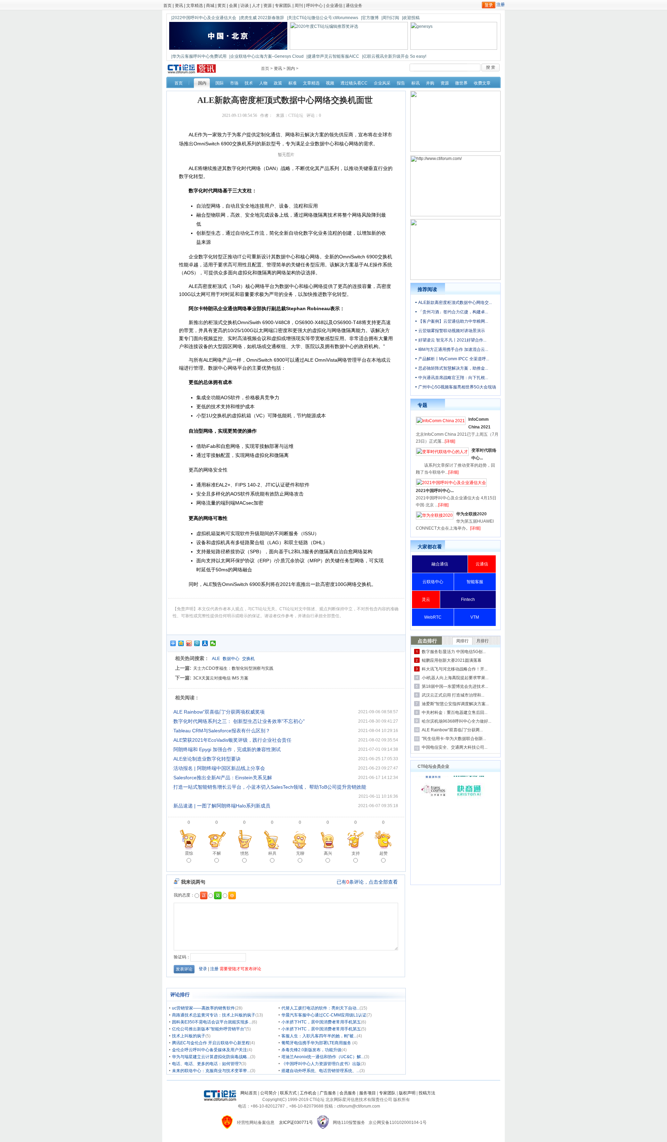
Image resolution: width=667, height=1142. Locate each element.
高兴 (328, 853)
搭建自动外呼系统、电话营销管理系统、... (320, 1070)
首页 (167, 5)
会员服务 (347, 1093)
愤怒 (244, 853)
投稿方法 (427, 1093)
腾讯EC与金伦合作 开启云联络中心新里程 (211, 1042)
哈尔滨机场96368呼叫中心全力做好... (456, 721)
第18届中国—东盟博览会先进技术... (455, 686)
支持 (356, 853)
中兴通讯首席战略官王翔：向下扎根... (453, 377)
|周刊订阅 (390, 17)
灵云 (426, 599)
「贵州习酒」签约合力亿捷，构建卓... (453, 311)
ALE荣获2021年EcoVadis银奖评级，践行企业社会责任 (232, 740)
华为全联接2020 (471, 514)
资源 (267, 5)
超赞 (383, 853)
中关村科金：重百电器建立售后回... (454, 712)
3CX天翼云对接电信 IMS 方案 (220, 678)
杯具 (272, 853)
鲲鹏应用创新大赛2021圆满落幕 (451, 660)
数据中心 (231, 658)
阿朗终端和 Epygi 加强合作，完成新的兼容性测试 (227, 749)
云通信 (482, 564)
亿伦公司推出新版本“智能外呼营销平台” (209, 1029)
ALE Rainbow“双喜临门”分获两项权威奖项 (219, 712)
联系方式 (288, 1093)
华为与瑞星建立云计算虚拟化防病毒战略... (211, 1056)
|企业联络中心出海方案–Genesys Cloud (266, 56)
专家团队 (283, 5)
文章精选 (194, 5)
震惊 (189, 853)
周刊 (299, 5)
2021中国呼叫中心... (435, 490)
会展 (233, 5)
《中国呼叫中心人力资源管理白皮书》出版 (321, 1063)
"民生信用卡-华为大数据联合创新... (454, 738)
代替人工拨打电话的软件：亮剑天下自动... (320, 1008)
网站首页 (248, 1093)
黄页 (221, 5)
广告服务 (328, 1093)
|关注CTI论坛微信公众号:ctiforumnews (322, 17)
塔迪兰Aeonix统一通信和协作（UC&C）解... (322, 1056)
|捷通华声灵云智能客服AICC (332, 56)
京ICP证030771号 (296, 1122)
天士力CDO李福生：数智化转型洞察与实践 (233, 668)
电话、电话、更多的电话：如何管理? (206, 1063)
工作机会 (308, 1093)
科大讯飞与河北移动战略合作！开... (454, 669)
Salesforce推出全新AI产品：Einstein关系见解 (222, 777)
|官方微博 (370, 17)
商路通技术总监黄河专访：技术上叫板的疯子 (213, 1015)
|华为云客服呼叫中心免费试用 (199, 56)
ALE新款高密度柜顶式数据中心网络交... (455, 302)
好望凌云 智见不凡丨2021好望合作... (452, 340)
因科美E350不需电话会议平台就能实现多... (212, 1022)
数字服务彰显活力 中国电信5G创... (454, 651)
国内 (291, 68)
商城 (210, 5)
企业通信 (334, 5)
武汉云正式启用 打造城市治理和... (453, 695)
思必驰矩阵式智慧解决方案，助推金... (453, 368)
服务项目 (367, 1093)
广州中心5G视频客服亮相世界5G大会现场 (457, 387)
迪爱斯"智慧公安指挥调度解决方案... (455, 703)
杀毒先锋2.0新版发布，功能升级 (311, 1049)
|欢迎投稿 (411, 17)
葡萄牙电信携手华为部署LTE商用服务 (316, 1042)
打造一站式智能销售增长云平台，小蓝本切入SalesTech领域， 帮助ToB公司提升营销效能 (269, 787)
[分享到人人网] (205, 643)
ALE (216, 658)
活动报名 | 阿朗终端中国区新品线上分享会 (219, 768)
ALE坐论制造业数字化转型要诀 (207, 759)
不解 (217, 853)
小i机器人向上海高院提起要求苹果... (455, 677)
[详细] (450, 441)
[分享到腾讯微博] (197, 643)
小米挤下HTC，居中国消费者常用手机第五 (321, 1022)
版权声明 (407, 1093)
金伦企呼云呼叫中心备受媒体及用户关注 (209, 1049)
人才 (256, 5)
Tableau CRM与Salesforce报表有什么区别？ (221, 730)
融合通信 (439, 564)
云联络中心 (432, 581)
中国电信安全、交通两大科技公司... (454, 747)
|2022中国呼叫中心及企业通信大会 (203, 17)
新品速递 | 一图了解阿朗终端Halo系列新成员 (221, 806)
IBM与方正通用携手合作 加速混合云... (453, 349)
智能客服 (475, 581)
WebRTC (433, 617)
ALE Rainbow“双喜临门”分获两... (452, 729)
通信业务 (354, 5)
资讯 (179, 5)
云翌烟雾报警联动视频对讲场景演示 (451, 330)
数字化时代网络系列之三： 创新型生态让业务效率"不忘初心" (239, 721)
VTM (474, 617)
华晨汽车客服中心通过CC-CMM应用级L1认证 (324, 1015)
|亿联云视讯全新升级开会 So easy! (394, 56)
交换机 (248, 658)
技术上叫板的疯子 (188, 1036)
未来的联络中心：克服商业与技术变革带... (211, 1070)
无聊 (300, 853)
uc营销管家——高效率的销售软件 (203, 1008)
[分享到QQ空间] (181, 643)
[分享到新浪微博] (189, 643)
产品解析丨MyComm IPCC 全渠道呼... (453, 358)
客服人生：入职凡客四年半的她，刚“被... (319, 1036)
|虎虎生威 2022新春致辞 (261, 17)
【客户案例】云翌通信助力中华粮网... (453, 321)
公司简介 (268, 1093)
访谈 (244, 5)
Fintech (468, 599)
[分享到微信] (213, 643)
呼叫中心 (314, 5)
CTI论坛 (295, 115)
